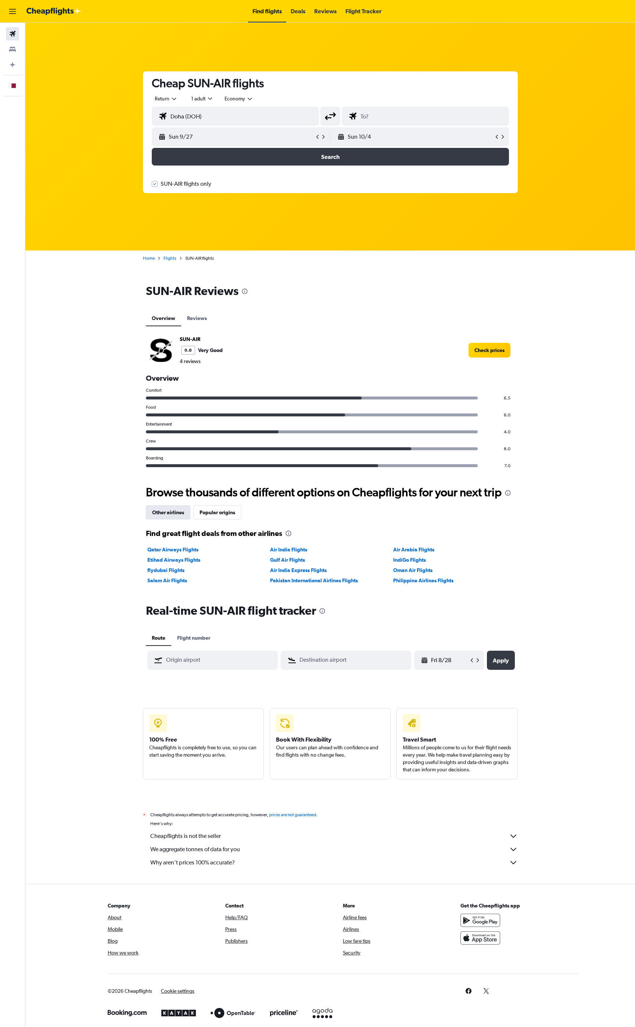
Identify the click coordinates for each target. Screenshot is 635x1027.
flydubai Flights (165, 570)
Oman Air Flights (413, 570)
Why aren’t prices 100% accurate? (192, 862)
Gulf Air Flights (287, 560)
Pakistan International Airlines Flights (314, 580)
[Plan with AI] (12, 64)
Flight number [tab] (193, 638)
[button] (12, 11)
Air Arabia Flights (413, 549)
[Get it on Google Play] (480, 920)
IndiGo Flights (409, 560)
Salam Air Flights (167, 580)
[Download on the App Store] (480, 938)
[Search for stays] (12, 49)
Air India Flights (288, 549)
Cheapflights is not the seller (185, 835)
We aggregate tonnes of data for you (195, 849)
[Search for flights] (12, 33)
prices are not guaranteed (292, 814)
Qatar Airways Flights (172, 549)
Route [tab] (158, 638)
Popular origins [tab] (217, 512)
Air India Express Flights (298, 570)
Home (149, 258)
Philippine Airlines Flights (423, 580)
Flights (170, 258)
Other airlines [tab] (168, 512)
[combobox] (166, 98)
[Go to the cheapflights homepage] (53, 11)
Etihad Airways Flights (173, 560)
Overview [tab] (163, 318)
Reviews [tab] (197, 318)
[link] (489, 350)
